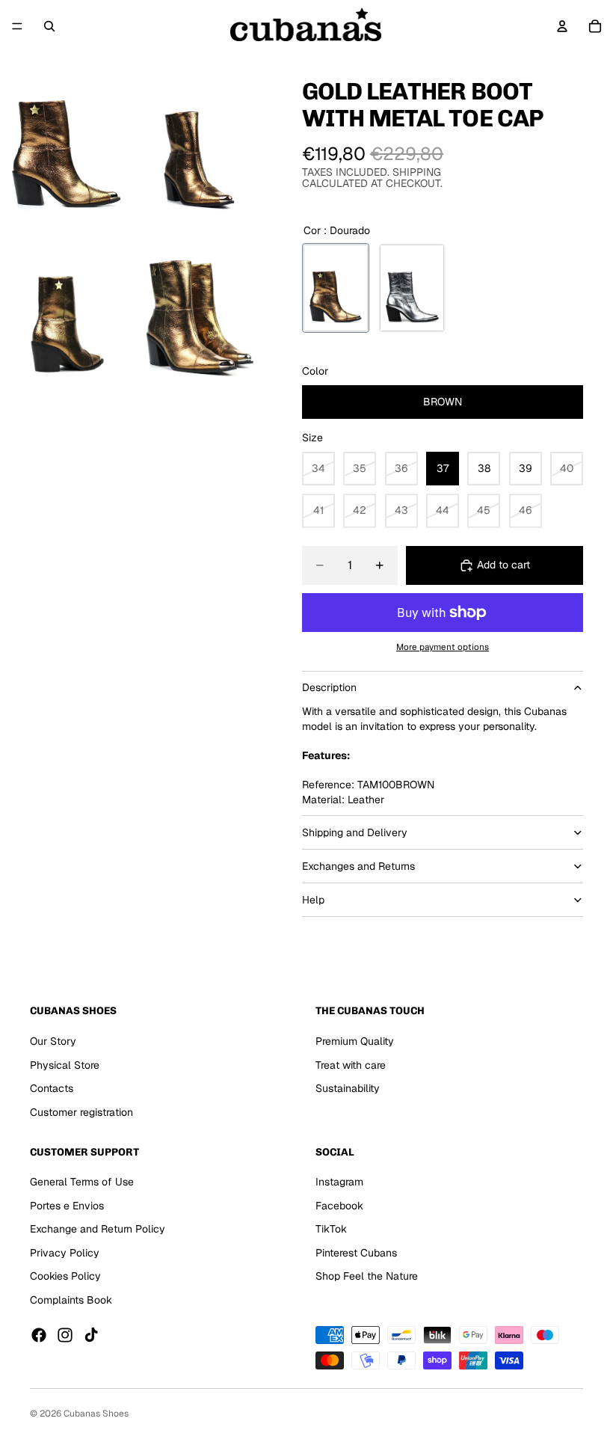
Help (313, 899)
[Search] (49, 26)
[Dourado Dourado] (335, 288)
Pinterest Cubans (356, 1252)
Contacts (51, 1088)
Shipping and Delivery (354, 832)
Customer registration (81, 1112)
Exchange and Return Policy (97, 1229)
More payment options (442, 646)
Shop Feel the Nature (366, 1276)
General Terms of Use (82, 1181)
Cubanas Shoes (96, 1414)
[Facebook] (39, 1335)
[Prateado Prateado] (412, 288)
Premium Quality (354, 1041)
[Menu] (17, 26)
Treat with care (350, 1065)
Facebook (339, 1205)
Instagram (339, 1181)
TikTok (331, 1229)
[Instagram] (65, 1335)
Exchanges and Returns (358, 866)
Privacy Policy (64, 1252)
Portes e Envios (67, 1205)
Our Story (53, 1041)
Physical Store (64, 1065)
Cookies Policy (65, 1276)
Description (329, 687)
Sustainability (347, 1088)
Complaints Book (71, 1300)
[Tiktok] (91, 1335)
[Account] (562, 26)
